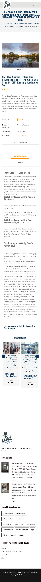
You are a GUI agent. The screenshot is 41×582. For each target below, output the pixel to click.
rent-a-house (7, 524)
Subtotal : (6, 119)
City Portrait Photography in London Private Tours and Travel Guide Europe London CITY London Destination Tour (11, 363)
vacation (13, 535)
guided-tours (19, 524)
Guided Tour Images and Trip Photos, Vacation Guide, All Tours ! (19, 221)
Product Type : (7, 132)
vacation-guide (8, 513)
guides (5, 535)
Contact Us (5, 555)
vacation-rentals (21, 519)
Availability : (6, 136)
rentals (21, 535)
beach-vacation (8, 530)
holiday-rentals (8, 519)
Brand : (4, 125)
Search (3, 548)
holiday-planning (22, 530)
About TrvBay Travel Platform (11, 552)
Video (21, 69)
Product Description (19, 156)
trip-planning (20, 513)
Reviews (20, 162)
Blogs (3, 558)
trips (32, 530)
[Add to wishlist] (13, 351)
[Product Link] (9, 351)
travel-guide (31, 524)
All (2, 24)
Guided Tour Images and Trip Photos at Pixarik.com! (20, 198)
